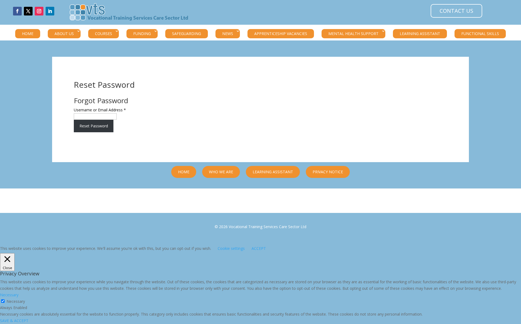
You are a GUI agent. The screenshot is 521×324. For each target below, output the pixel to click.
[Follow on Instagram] (39, 11)
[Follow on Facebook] (17, 11)
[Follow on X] (28, 11)
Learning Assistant (420, 33)
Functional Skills (480, 33)
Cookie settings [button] (231, 248)
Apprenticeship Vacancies (280, 33)
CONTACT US (456, 10)
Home (27, 33)
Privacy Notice (328, 171)
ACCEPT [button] (259, 248)
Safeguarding (186, 33)
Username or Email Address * (100, 109)
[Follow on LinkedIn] (50, 11)
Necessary (16, 301)
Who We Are (221, 171)
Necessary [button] (9, 294)
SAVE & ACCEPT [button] (14, 320)
